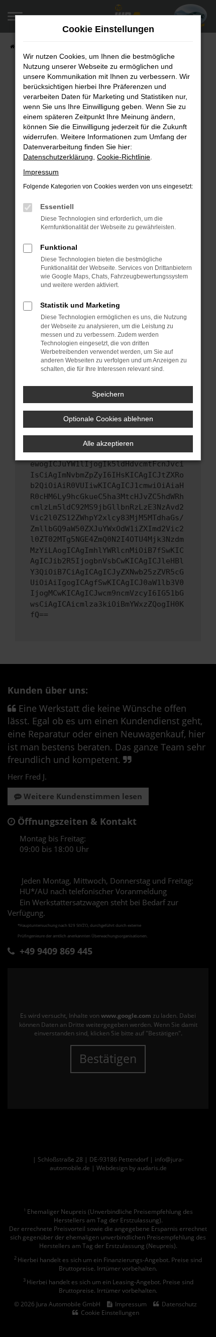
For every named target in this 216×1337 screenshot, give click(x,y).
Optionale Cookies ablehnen (108, 419)
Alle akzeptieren (108, 443)
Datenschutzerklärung (58, 157)
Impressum (41, 172)
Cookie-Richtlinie (123, 157)
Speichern (108, 394)
